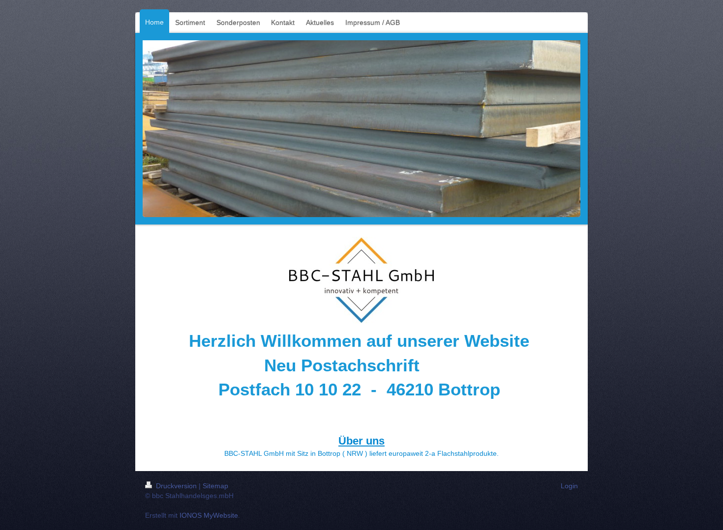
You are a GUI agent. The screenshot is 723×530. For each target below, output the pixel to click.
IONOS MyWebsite (209, 515)
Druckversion (176, 486)
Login (569, 486)
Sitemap (215, 486)
